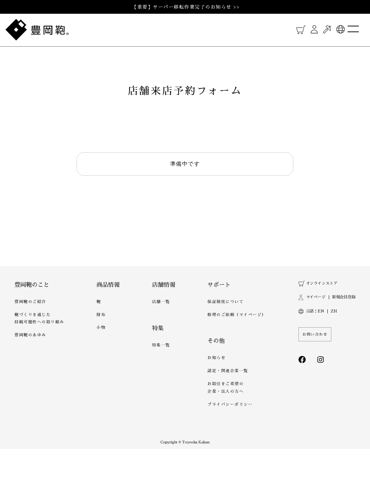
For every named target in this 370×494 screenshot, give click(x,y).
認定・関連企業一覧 (227, 371)
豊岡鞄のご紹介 (30, 302)
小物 (101, 327)
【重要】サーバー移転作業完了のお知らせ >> (186, 7)
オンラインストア (321, 283)
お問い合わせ (314, 334)
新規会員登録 (344, 297)
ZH (334, 311)
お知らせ (216, 358)
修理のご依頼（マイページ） (236, 315)
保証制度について (225, 302)
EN (321, 311)
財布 (101, 315)
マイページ (316, 297)
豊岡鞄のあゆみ (30, 335)
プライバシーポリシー (230, 404)
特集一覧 (161, 345)
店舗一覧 (161, 302)
